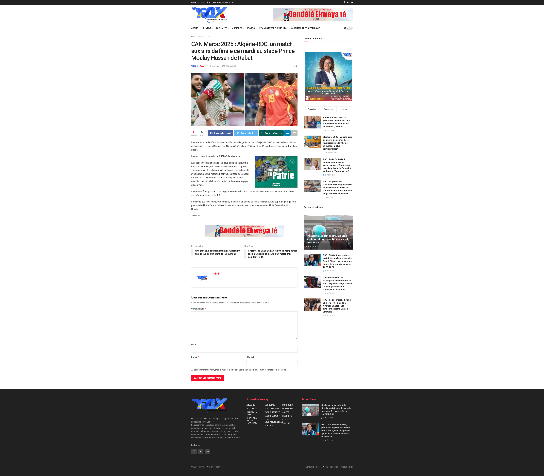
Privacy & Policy (228, 2)
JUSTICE (268, 426)
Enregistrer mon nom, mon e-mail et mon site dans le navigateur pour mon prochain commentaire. (240, 370)
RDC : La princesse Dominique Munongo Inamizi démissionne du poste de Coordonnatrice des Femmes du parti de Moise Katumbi (337, 187)
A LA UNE (207, 28)
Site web (250, 357)
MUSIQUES (237, 28)
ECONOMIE (269, 405)
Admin (203, 66)
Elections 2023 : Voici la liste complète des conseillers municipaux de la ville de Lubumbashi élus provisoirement (337, 143)
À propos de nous (214, 2)
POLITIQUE (287, 409)
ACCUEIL (195, 28)
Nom (194, 344)
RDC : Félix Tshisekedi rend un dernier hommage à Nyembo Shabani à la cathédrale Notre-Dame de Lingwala (337, 306)
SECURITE (287, 416)
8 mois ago (214, 66)
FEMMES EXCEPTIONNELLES (273, 28)
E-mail (195, 357)
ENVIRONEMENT (272, 416)
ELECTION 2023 (271, 409)
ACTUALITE (221, 28)
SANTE (285, 412)
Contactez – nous (198, 2)
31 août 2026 (312, 246)
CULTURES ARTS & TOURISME (305, 28)
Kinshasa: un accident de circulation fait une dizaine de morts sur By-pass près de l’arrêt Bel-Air (327, 239)
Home (193, 36)
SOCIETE (286, 420)
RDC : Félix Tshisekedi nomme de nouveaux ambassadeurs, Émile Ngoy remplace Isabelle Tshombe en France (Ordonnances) (337, 165)
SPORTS (251, 28)
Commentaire (198, 308)
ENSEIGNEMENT (272, 412)
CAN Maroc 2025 (204, 36)
